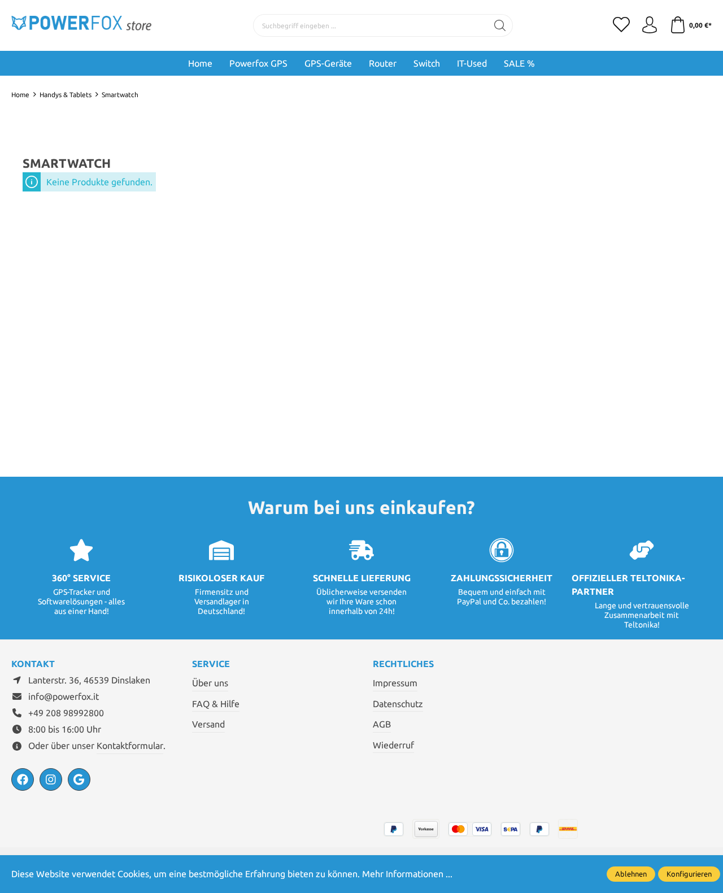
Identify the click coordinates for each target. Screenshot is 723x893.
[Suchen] (500, 25)
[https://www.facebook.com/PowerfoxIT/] (22, 779)
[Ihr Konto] (649, 25)
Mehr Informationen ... (407, 874)
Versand (208, 724)
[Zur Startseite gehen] (82, 25)
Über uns (210, 683)
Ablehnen (631, 874)
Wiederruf (393, 745)
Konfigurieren (689, 874)
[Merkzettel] (621, 25)
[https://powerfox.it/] (79, 779)
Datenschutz (398, 704)
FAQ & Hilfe (215, 704)
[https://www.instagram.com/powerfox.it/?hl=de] (51, 779)
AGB (382, 724)
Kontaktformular (130, 745)
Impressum (395, 683)
